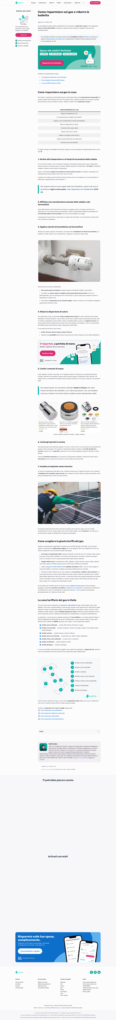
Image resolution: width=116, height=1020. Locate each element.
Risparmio (77, 2)
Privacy (48, 1005)
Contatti (17, 986)
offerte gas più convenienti (54, 39)
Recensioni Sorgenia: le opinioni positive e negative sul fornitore (28, 806)
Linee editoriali (19, 987)
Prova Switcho (95, 2)
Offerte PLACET (87, 989)
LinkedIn (42, 759)
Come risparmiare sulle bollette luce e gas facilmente (32, 924)
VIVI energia (50, 812)
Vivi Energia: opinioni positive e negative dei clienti (56, 806)
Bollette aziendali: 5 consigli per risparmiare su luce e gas (33, 894)
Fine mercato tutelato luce (89, 984)
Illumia (62, 989)
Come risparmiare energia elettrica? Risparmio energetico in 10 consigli (37, 912)
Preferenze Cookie (67, 1005)
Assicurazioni (67, 2)
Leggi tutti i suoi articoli (80, 757)
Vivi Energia (63, 991)
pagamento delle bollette (53, 566)
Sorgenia (20, 812)
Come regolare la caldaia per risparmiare (52, 713)
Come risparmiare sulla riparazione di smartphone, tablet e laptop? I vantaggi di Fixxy (87, 807)
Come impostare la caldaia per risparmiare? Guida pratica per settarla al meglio (39, 906)
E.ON (61, 993)
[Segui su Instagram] (95, 972)
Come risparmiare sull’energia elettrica (52, 719)
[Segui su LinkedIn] (99, 972)
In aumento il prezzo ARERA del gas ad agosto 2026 (28, 840)
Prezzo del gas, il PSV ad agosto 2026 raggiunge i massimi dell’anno (56, 841)
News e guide (86, 991)
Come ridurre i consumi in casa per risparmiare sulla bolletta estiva (36, 900)
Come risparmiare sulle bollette (49, 716)
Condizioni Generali (58, 1005)
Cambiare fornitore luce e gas (90, 987)
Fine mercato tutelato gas (89, 982)
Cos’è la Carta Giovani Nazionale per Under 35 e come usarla (87, 841)
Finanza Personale (88, 811)
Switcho (85, 37)
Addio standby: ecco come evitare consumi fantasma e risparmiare (36, 864)
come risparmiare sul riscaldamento (80, 189)
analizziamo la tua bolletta (74, 588)
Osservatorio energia (43, 987)
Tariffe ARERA (86, 986)
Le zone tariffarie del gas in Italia (51, 83)
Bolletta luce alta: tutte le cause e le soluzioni (30, 882)
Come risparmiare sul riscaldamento (51, 710)
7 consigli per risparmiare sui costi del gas (53, 77)
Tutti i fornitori (64, 995)
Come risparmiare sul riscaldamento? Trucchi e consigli (33, 918)
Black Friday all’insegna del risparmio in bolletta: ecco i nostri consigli (37, 870)
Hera (61, 987)
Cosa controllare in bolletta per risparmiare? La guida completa (35, 876)
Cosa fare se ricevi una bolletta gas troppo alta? (30, 888)
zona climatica (59, 179)
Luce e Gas (49, 769)
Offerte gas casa (42, 986)
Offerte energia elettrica (44, 984)
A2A (61, 984)
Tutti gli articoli (19, 982)
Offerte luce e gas (42, 982)
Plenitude (62, 982)
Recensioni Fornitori (29, 810)
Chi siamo (18, 984)
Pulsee (62, 986)
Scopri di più (92, 1015)
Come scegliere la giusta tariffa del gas (52, 80)
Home (43, 769)
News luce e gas (27, 843)
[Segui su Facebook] (91, 972)
